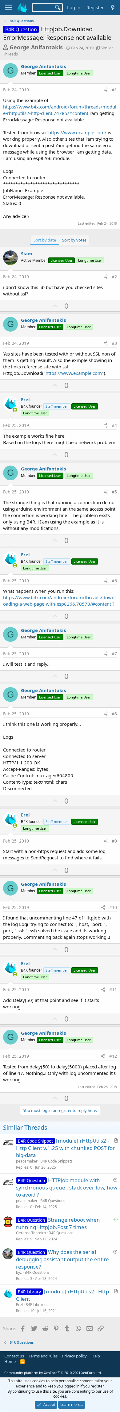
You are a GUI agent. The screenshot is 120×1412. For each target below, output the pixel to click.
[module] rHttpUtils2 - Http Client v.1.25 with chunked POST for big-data (65, 1148)
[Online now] (15, 410)
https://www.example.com (74, 373)
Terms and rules (43, 1356)
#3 (114, 343)
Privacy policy (74, 1356)
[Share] (106, 90)
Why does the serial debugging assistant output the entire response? (62, 1259)
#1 (114, 90)
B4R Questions (52, 1200)
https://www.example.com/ (77, 132)
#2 (114, 277)
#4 (114, 425)
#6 (114, 581)
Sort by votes (74, 240)
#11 (113, 989)
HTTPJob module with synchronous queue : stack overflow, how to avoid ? (66, 1187)
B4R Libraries (37, 1304)
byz (19, 1272)
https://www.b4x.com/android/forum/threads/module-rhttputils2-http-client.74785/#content (59, 110)
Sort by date (45, 240)
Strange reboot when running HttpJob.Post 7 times (58, 1223)
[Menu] (8, 7)
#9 (114, 841)
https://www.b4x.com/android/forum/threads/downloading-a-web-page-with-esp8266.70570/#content (59, 600)
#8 (114, 714)
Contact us (14, 1356)
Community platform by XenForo (53, 1372)
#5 (114, 492)
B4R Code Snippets (56, 1161)
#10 (113, 907)
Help (95, 1356)
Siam (26, 253)
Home (10, 1361)
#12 (113, 1056)
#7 (114, 654)
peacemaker (27, 1161)
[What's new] (113, 7)
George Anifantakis (36, 47)
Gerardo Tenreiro (31, 1232)
